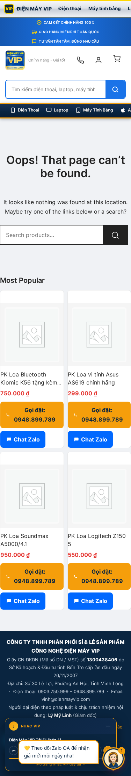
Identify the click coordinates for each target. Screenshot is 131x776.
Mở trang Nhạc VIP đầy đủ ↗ (61, 764)
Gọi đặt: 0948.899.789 (35, 415)
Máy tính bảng (104, 8)
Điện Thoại (28, 110)
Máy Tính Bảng (98, 110)
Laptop (61, 110)
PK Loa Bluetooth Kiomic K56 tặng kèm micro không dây (28, 382)
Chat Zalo (27, 439)
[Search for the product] (115, 235)
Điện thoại (69, 8)
